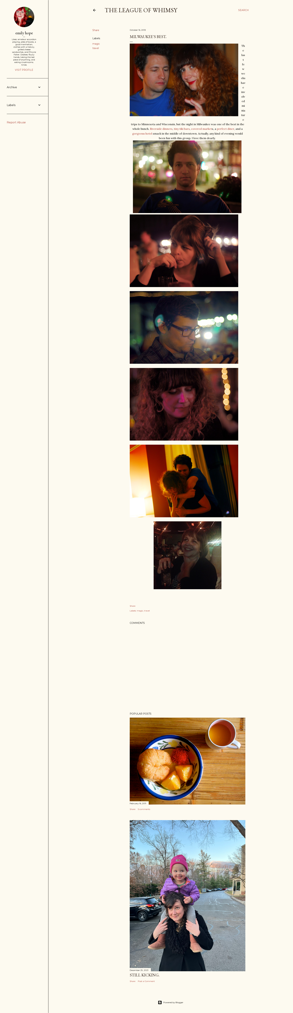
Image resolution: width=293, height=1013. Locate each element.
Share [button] (95, 30)
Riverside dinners (161, 128)
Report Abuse (16, 122)
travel (95, 48)
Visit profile (24, 69)
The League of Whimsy (141, 10)
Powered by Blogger (173, 1002)
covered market (201, 128)
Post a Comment (146, 981)
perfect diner (225, 128)
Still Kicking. (144, 975)
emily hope (24, 32)
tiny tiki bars (182, 128)
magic (96, 43)
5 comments (144, 809)
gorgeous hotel (142, 133)
